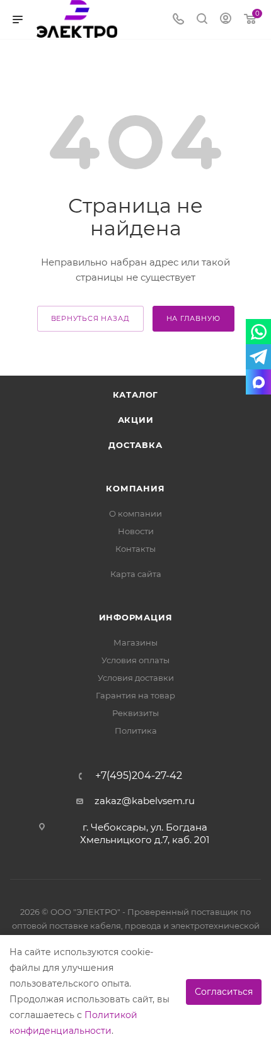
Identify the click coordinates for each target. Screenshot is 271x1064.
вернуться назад (90, 318)
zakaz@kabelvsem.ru (145, 801)
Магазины (135, 642)
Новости (136, 531)
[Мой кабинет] (225, 20)
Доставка (135, 445)
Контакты (135, 549)
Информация (136, 617)
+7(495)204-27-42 (138, 776)
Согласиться (224, 991)
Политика (136, 730)
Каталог (136, 394)
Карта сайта (135, 574)
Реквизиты (135, 713)
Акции (136, 420)
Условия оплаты (135, 660)
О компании (135, 513)
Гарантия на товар (135, 695)
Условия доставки (136, 678)
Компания (135, 488)
